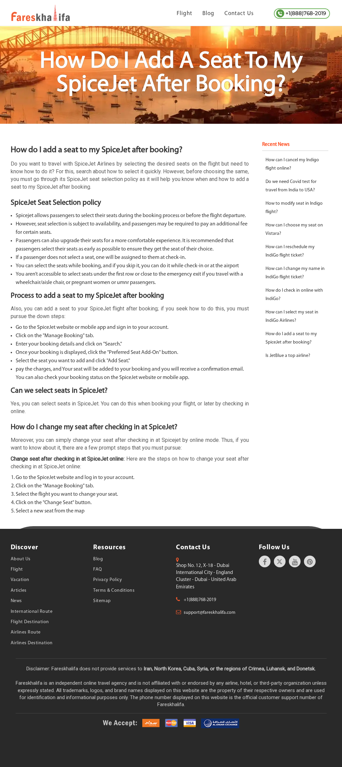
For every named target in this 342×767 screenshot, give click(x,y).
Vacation (20, 579)
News (16, 600)
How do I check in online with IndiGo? (294, 294)
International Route (32, 611)
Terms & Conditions (114, 590)
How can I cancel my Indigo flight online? (292, 164)
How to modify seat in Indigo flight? (294, 207)
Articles (19, 590)
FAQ (97, 569)
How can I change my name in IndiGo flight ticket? (295, 273)
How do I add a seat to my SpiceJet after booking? (291, 338)
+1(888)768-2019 (306, 13)
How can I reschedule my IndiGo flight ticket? (290, 251)
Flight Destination (30, 622)
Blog (208, 13)
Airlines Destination (32, 643)
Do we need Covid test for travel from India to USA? (291, 186)
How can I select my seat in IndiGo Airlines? (292, 316)
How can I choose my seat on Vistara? (294, 229)
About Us (21, 559)
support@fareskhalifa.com (209, 612)
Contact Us (239, 13)
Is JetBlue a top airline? (288, 355)
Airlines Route (26, 632)
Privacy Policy (107, 579)
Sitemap (102, 600)
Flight (184, 13)
